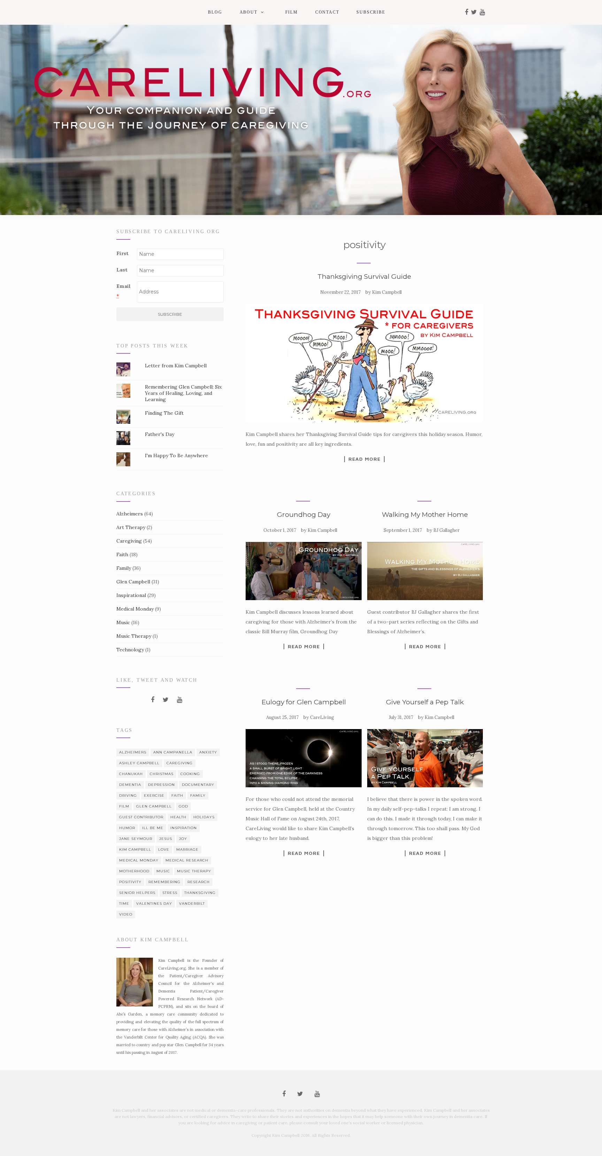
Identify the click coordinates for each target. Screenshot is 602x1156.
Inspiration (183, 828)
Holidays (204, 817)
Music (123, 622)
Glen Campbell (133, 582)
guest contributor (141, 817)
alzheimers (132, 752)
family (198, 795)
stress (169, 892)
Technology (130, 649)
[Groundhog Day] (303, 571)
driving (128, 795)
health (178, 817)
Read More (364, 459)
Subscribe (370, 12)
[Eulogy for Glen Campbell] (303, 758)
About (248, 12)
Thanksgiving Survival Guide (364, 277)
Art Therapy (130, 527)
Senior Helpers (137, 892)
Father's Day (159, 434)
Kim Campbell (387, 292)
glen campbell (154, 806)
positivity (130, 882)
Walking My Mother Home (425, 515)
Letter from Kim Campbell (176, 365)
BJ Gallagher (446, 530)
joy (183, 838)
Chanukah (131, 774)
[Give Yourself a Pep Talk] (425, 758)
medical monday (139, 860)
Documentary (198, 784)
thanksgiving (200, 892)
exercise (154, 795)
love (163, 849)
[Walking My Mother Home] (425, 571)
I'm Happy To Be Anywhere (176, 455)
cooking (190, 774)
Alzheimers (129, 514)
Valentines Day (154, 903)
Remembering (164, 882)
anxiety (208, 752)
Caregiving (129, 541)
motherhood (134, 871)
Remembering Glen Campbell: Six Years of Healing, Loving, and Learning (183, 393)
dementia (130, 784)
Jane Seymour (135, 838)
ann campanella (172, 752)
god (183, 806)
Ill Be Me (152, 828)
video (125, 914)
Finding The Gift (164, 413)
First (122, 253)
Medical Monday (135, 609)
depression (161, 784)
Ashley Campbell (139, 763)
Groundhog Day (303, 515)
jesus (165, 838)
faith (177, 795)
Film (291, 12)
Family (123, 568)
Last (122, 270)
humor (127, 828)
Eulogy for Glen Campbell (304, 702)
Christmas (161, 774)
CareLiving (322, 717)
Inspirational (131, 595)
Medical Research (186, 860)
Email (123, 291)
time (124, 903)
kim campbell (135, 849)
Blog (215, 12)
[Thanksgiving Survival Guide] (364, 363)
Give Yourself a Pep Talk (425, 702)
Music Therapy (133, 636)
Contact (327, 12)
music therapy (194, 871)
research (198, 882)
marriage (187, 849)
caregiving (180, 763)
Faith (122, 554)
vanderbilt (192, 903)
